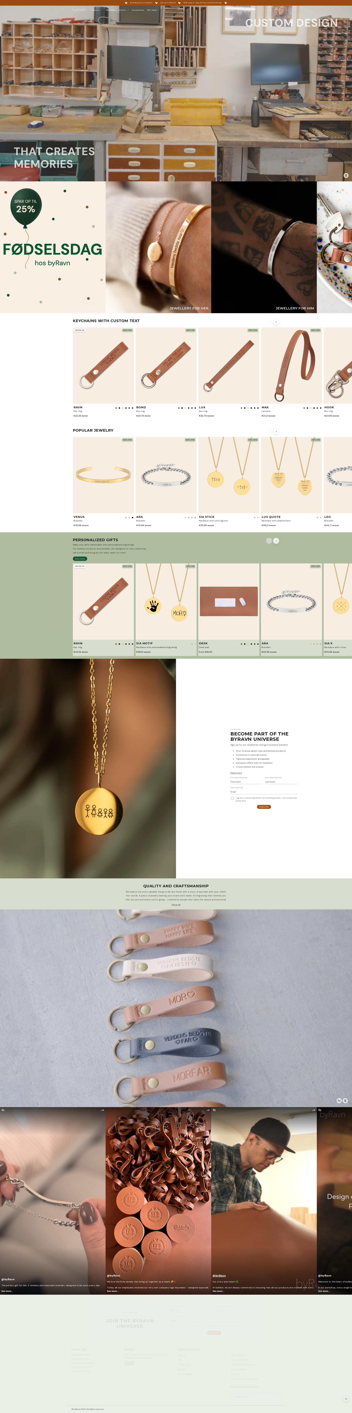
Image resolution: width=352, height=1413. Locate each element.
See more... (7, 1291)
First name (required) (238, 777)
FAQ (180, 1357)
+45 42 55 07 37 (81, 1368)
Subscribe (264, 807)
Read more (236, 772)
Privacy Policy (238, 1366)
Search (181, 1352)
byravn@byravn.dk (82, 1364)
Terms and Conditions (243, 1362)
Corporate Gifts (240, 1357)
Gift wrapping (185, 1371)
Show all (176, 904)
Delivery (182, 1366)
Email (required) (236, 787)
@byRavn (219, 1275)
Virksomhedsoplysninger (244, 1376)
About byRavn (239, 1352)
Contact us (184, 1362)
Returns (235, 1371)
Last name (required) (273, 777)
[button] (96, 10)
